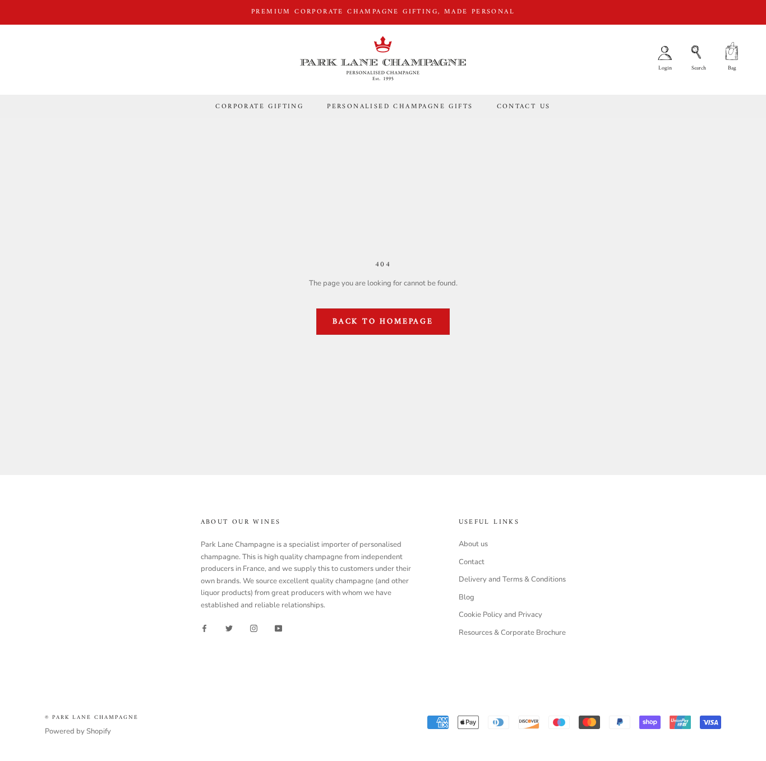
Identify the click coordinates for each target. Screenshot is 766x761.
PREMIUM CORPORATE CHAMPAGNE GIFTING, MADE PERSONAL (383, 12)
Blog (466, 597)
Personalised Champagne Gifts (400, 107)
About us (473, 544)
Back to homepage (383, 322)
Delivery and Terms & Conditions (512, 579)
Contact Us (524, 107)
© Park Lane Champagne (92, 717)
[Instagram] (253, 628)
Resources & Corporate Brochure (512, 633)
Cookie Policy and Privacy (500, 615)
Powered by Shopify (78, 731)
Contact (471, 562)
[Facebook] (204, 628)
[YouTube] (278, 628)
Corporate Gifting (259, 107)
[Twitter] (229, 628)
